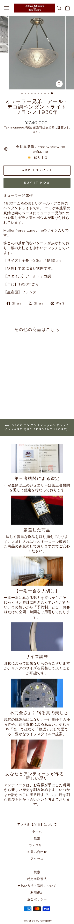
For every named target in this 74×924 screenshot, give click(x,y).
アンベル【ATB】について (37, 824)
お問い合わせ (37, 852)
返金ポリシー (37, 899)
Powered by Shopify (37, 920)
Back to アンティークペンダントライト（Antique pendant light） (37, 427)
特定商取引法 (37, 879)
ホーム (37, 831)
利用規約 (36, 892)
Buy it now (37, 182)
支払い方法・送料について (37, 886)
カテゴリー (37, 845)
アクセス (36, 859)
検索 (37, 838)
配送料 (37, 127)
